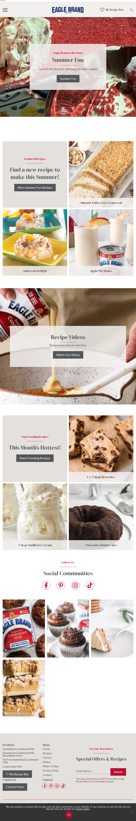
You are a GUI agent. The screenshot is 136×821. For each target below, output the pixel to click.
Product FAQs (51, 770)
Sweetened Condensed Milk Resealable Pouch (18, 754)
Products (9, 745)
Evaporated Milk (12, 766)
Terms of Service (100, 781)
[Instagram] (75, 585)
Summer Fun (68, 78)
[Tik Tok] (90, 585)
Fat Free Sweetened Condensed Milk (20, 761)
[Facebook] (46, 585)
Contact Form (15, 787)
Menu (46, 745)
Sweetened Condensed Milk (18, 749)
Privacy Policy (82, 781)
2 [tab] (68, 110)
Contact (47, 774)
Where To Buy (51, 766)
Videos (47, 762)
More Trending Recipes (35, 458)
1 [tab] (63, 110)
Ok (68, 814)
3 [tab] (73, 110)
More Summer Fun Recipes (35, 187)
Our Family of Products (68, 358)
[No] (132, 814)
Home (46, 749)
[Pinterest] (60, 585)
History (47, 757)
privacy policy (83, 809)
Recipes (47, 753)
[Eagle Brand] (68, 10)
